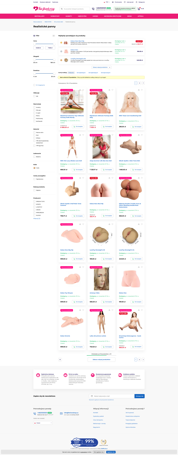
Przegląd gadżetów (132, 423)
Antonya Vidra (94, 293)
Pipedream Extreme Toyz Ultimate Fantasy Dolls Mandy (72, 116)
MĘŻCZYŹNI (48, 22)
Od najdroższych (93, 72)
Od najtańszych (81, 72)
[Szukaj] (62, 9)
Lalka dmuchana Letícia (98, 336)
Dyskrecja (55, 2)
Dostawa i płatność (45, 2)
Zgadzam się (111, 452)
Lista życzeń (130, 2)
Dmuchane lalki (58, 22)
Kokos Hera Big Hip (66, 250)
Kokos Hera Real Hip (77, 41)
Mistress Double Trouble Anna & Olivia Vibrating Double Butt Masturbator (130, 205)
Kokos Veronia (65, 336)
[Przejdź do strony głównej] (44, 8)
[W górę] (60, 359)
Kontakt (35, 2)
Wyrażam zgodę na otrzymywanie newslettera (101, 399)
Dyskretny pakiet (98, 416)
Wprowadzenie (37, 22)
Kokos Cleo (74, 50)
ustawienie (84, 452)
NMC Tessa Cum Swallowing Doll (130, 116)
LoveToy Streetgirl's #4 (78, 58)
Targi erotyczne (130, 420)
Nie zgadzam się (99, 452)
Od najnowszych (105, 72)
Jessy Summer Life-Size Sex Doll (101, 161)
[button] (102, 67)
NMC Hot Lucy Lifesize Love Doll (71, 161)
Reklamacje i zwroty (99, 423)
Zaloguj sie (142, 2)
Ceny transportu (98, 420)
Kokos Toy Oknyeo (66, 293)
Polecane (71, 72)
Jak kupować (130, 412)
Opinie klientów (131, 427)
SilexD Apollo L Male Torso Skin (129, 161)
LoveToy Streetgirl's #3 (97, 250)
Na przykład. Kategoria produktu (74, 9)
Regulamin (96, 427)
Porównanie (118, 2)
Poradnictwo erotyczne (133, 416)
